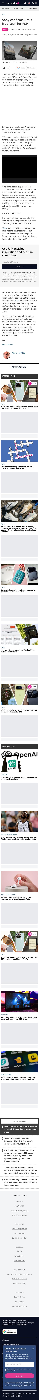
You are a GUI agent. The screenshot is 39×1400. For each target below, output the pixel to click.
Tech (3, 14)
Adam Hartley (15, 29)
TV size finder (18, 8)
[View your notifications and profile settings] (25, 3)
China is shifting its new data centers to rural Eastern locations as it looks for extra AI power (20, 1182)
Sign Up (19, 1376)
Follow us (21, 68)
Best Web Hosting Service (19, 1211)
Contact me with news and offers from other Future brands (20, 1370)
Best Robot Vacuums (19, 1306)
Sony (5, 228)
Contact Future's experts (10, 1345)
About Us (5, 1340)
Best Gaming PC (19, 1233)
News (5, 29)
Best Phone (19, 1247)
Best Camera (19, 1292)
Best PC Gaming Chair (19, 1238)
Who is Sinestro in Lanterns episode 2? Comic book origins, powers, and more (20, 1129)
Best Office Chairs (19, 1283)
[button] (36, 3)
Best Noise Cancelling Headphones (19, 1274)
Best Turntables (19, 1270)
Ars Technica (7, 344)
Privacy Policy (27, 1384)
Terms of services (27, 273)
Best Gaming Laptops (19, 1229)
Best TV (19, 1251)
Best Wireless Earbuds (19, 1279)
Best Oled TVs (19, 1256)
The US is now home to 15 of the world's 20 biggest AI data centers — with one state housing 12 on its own (20, 1170)
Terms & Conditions (17, 1385)
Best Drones (19, 1302)
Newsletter (33, 68)
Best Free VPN (19, 1206)
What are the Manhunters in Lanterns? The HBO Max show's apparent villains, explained (18, 1141)
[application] (19, 167)
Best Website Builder (19, 1215)
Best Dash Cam (19, 1297)
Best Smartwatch (19, 1261)
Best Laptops (19, 1224)
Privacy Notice (29, 275)
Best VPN (19, 1201)
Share (7, 68)
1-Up (17, 300)
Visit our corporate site (18, 1325)
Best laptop (33, 8)
